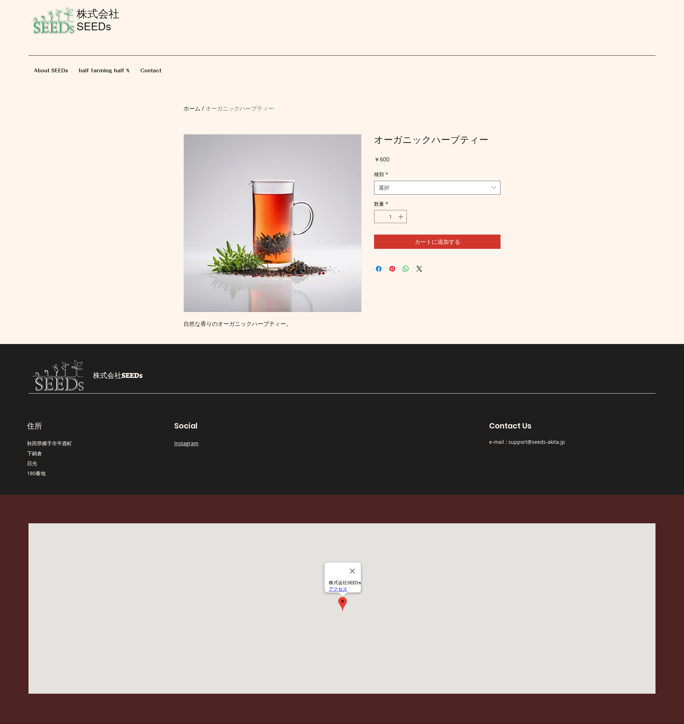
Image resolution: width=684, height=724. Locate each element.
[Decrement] (379, 216)
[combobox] (437, 188)
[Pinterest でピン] (392, 269)
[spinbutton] (390, 216)
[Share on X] (419, 269)
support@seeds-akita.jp (536, 441)
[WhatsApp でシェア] (405, 269)
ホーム (192, 108)
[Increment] (401, 216)
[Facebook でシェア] (378, 269)
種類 (381, 174)
